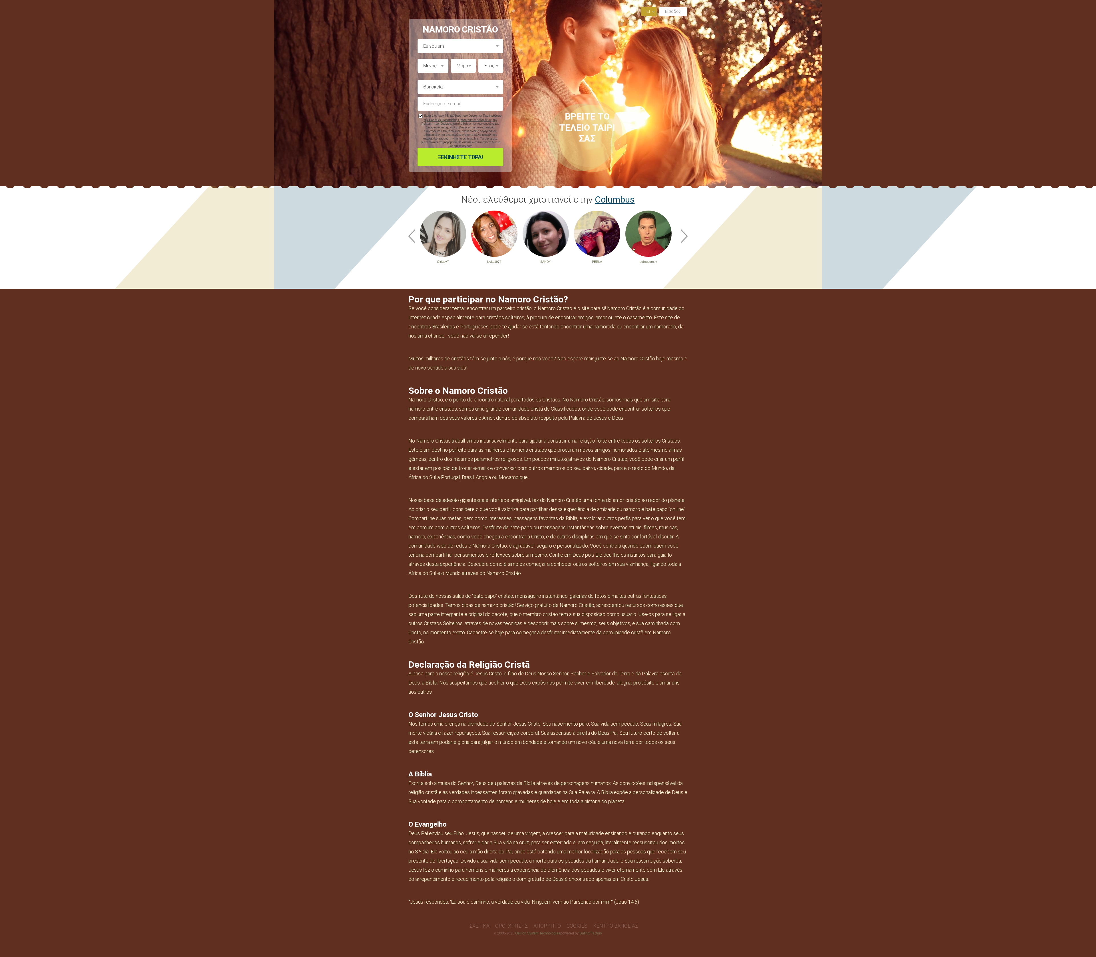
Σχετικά (479, 926)
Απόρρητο (547, 926)
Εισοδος (673, 11)
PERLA (597, 261)
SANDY (545, 261)
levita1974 (494, 261)
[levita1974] (494, 234)
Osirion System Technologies (537, 933)
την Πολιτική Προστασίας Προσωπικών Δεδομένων (457, 120)
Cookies (577, 926)
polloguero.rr (648, 261)
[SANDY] (546, 234)
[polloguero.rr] (648, 234)
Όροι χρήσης (511, 926)
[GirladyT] (443, 234)
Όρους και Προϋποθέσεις (485, 116)
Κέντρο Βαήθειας (615, 926)
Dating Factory (590, 933)
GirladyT (443, 261)
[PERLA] (597, 234)
